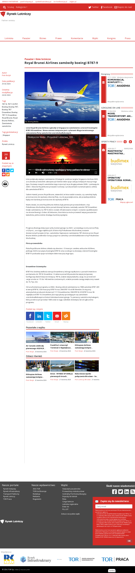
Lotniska (9, 38)
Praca (127, 38)
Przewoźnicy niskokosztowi (73, 491)
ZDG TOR (36, 489)
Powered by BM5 (25, 570)
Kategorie (21, 7)
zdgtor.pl (72, 2)
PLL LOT (65, 509)
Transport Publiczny (11, 494)
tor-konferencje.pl (60, 2)
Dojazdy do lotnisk (69, 496)
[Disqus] (62, 430)
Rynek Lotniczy (9, 496)
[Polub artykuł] (4, 170)
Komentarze (77, 38)
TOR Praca (7, 499)
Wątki (95, 38)
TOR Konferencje (39, 491)
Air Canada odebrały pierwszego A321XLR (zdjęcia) (35, 348)
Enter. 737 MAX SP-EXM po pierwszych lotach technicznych (61, 376)
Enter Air (65, 506)
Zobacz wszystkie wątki (70, 514)
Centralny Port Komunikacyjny (74, 494)
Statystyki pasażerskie (71, 489)
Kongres (111, 38)
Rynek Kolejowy (9, 489)
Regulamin (37, 499)
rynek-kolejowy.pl (26, 2)
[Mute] (43, 172)
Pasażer (26, 38)
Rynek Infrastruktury (11, 491)
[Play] (29, 172)
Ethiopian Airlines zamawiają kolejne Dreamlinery (83, 348)
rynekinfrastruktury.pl (43, 2)
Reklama (36, 496)
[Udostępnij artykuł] (8, 170)
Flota (64, 499)
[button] (125, 145)
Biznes (43, 38)
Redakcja (36, 494)
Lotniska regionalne (70, 504)
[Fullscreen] (95, 172)
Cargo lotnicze (68, 501)
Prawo (58, 38)
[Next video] (36, 172)
